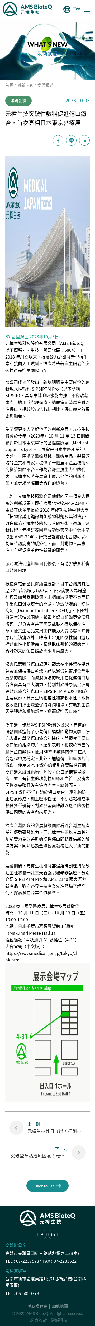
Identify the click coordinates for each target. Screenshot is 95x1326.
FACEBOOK (58, 140)
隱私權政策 (37, 1306)
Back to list (44, 1185)
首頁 (9, 85)
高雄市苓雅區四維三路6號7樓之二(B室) (42, 1253)
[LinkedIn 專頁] (53, 1234)
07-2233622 (65, 1261)
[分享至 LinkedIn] (84, 140)
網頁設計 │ (40, 1320)
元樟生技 (30, 350)
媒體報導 (45, 85)
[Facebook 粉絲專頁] (42, 1234)
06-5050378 (27, 1293)
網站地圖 (60, 1306)
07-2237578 (27, 1261)
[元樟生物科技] (27, 9)
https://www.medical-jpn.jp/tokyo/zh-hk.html (42, 956)
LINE (71, 140)
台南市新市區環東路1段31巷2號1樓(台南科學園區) (45, 1281)
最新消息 (25, 85)
